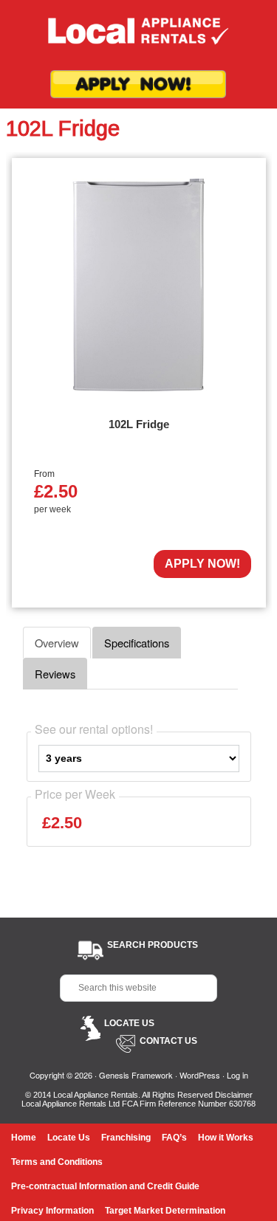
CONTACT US (168, 1041)
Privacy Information (52, 1210)
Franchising (126, 1137)
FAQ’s (174, 1137)
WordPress (199, 1075)
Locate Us (68, 1137)
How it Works (225, 1137)
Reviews (55, 673)
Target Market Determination (165, 1210)
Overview (57, 642)
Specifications (136, 642)
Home (23, 1137)
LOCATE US (129, 1023)
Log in (237, 1075)
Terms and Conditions (57, 1162)
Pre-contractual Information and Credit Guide (105, 1186)
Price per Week (75, 794)
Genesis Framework (136, 1075)
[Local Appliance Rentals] (139, 35)
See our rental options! (94, 729)
